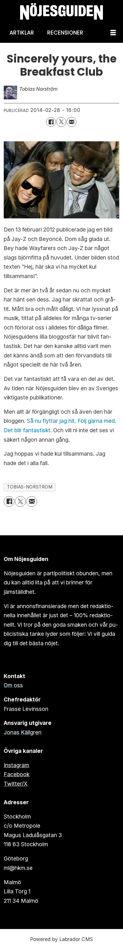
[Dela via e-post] (71, 122)
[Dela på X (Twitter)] (61, 122)
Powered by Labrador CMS (61, 939)
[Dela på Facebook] (51, 122)
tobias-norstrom (29, 487)
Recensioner (65, 33)
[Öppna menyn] (113, 33)
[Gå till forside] (61, 11)
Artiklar (21, 33)
